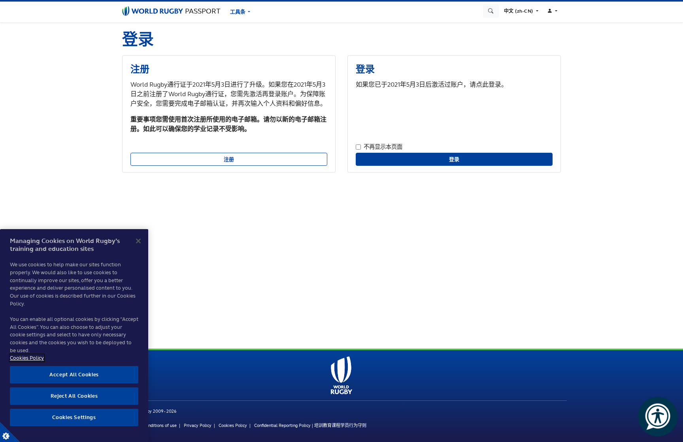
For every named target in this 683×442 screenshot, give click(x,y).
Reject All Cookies (74, 396)
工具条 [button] (238, 11)
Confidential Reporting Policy (282, 425)
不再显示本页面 (383, 146)
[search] (491, 11)
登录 (454, 159)
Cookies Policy (233, 425)
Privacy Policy (197, 425)
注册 (229, 159)
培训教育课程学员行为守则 (340, 425)
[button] (521, 11)
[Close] (138, 241)
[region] (74, 335)
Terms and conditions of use (149, 425)
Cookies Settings (10, 432)
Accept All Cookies (74, 374)
